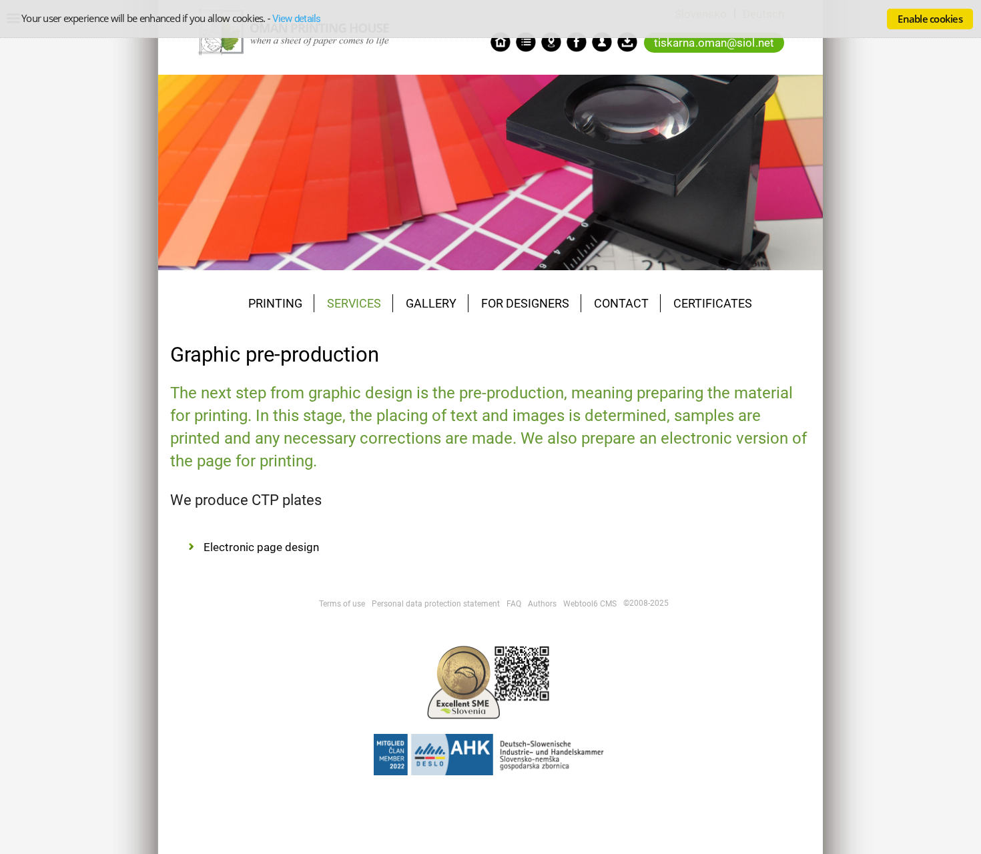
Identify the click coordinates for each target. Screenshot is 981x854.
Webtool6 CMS (590, 603)
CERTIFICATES (712, 303)
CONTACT (621, 303)
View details (296, 19)
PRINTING (275, 303)
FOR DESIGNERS (525, 303)
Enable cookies (930, 18)
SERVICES (354, 303)
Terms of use (342, 603)
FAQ (514, 603)
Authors (542, 603)
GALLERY (431, 303)
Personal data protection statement (436, 603)
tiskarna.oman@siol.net (714, 42)
